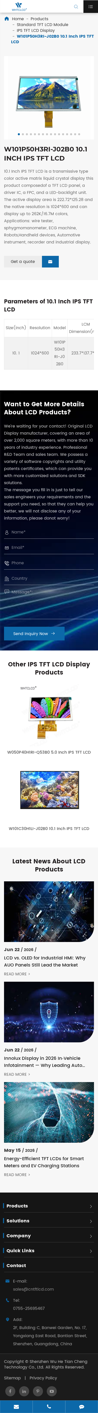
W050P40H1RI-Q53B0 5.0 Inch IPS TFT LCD (49, 752)
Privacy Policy (43, 1378)
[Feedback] (82, 1407)
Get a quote (32, 261)
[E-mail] (16, 1407)
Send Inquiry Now (34, 634)
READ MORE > (17, 974)
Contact (16, 1265)
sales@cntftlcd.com (33, 1289)
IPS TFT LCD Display (36, 30)
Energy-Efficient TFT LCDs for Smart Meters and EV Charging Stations (44, 1162)
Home (18, 19)
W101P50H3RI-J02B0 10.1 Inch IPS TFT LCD (52, 39)
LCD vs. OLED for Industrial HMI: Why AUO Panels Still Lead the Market (44, 962)
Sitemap (12, 1378)
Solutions (18, 1221)
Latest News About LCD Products (48, 866)
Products (39, 19)
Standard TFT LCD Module (42, 24)
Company (19, 1236)
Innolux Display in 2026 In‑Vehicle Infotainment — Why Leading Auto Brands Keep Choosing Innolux (43, 1062)
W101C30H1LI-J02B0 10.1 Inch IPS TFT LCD (49, 828)
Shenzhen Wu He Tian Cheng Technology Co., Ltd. (45, 1364)
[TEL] (49, 1407)
